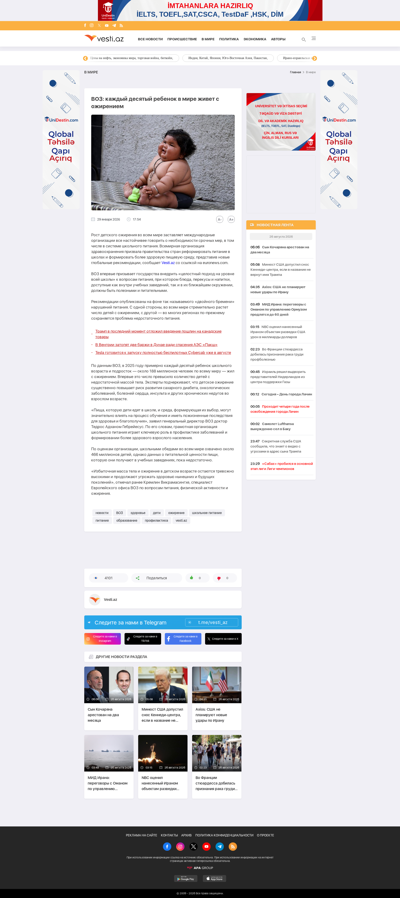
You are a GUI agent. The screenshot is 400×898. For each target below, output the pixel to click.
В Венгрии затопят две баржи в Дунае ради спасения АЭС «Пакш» (156, 344)
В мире (208, 39)
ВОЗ (119, 513)
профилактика (156, 520)
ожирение (176, 513)
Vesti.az (168, 262)
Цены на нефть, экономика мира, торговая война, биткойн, (131, 58)
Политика (229, 39)
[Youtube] (107, 26)
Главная (295, 72)
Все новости (150, 39)
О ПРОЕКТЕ (265, 835)
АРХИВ (186, 835)
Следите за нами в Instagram (105, 639)
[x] (99, 26)
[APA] (200, 868)
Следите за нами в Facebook (185, 639)
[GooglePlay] (185, 878)
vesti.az (181, 520)
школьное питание (207, 513)
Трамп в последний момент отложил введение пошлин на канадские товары (158, 334)
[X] (193, 847)
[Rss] (121, 26)
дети (157, 513)
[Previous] (85, 58)
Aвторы (278, 39)
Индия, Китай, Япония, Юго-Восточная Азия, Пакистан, (228, 58)
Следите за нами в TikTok (145, 639)
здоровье (138, 513)
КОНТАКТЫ (169, 835)
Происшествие (182, 39)
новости (102, 513)
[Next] (314, 58)
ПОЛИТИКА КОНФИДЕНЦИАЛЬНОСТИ (224, 835)
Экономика (255, 39)
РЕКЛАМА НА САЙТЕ (141, 835)
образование (126, 520)
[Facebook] (85, 25)
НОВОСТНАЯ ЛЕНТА (275, 225)
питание (102, 520)
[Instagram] (92, 25)
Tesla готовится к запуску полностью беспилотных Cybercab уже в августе (163, 352)
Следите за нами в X (225, 638)
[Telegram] (114, 26)
